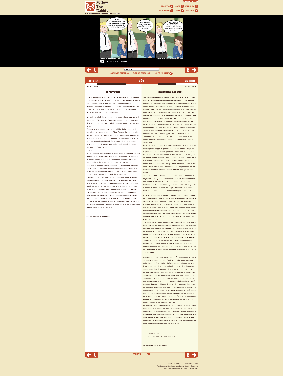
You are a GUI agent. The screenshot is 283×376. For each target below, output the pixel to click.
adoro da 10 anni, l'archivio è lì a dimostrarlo (108, 174)
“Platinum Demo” (132, 153)
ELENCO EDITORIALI (142, 73)
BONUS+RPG (164, 11)
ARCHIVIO (165, 6)
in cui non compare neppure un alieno (105, 198)
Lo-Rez (89, 216)
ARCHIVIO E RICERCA (119, 73)
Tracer (186, 97)
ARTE (178, 11)
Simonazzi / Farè (192, 363)
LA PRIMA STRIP (162, 73)
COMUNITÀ (190, 6)
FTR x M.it (190, 11)
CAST (178, 6)
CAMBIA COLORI (190, 1)
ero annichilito (115, 129)
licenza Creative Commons (188, 366)
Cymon (145, 345)
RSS (148, 354)
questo (117, 177)
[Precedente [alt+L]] (91, 70)
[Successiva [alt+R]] (191, 70)
